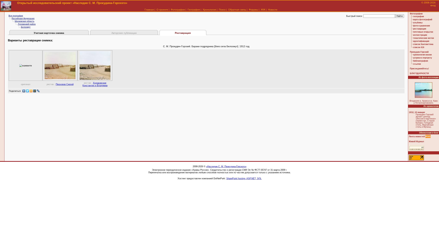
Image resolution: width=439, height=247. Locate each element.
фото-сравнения (421, 26)
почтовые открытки (423, 32)
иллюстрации (420, 35)
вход (433, 5)
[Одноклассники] (31, 91)
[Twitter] (27, 91)
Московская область (24, 21)
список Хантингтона (423, 44)
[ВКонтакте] (24, 91)
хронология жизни (422, 55)
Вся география (16, 16)
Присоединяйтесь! (419, 69)
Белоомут (26, 27)
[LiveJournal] (38, 91)
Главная (149, 9)
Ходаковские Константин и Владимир (95, 84)
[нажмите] (25, 65)
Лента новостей (417, 137)
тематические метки (423, 38)
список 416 (418, 47)
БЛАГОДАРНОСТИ (419, 73)
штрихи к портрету (422, 58)
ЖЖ (263, 9)
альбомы (418, 23)
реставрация (419, 29)
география (418, 16)
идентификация (421, 41)
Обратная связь (237, 9)
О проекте (162, 9)
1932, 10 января (417, 112)
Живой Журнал (416, 141)
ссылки (417, 64)
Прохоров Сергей (65, 84)
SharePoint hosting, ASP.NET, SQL (244, 178)
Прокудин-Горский (419, 52)
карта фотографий (422, 20)
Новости (272, 9)
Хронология (209, 9)
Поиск (222, 9)
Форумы (253, 9)
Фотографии (178, 9)
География (194, 9)
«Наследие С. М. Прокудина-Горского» (226, 166)
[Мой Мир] (35, 91)
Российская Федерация (23, 18)
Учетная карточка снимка (49, 33)
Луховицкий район (27, 24)
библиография (420, 61)
